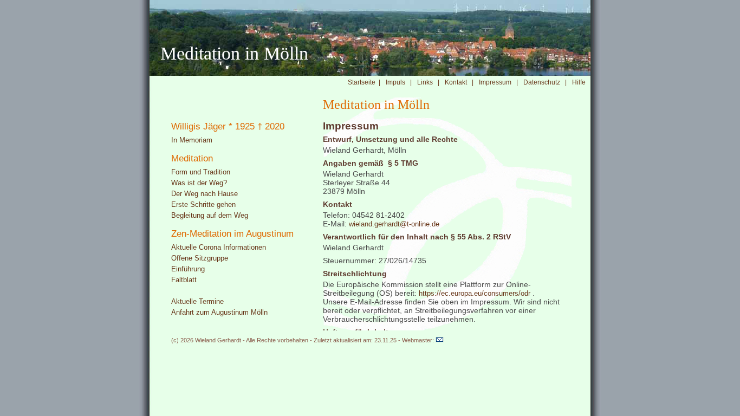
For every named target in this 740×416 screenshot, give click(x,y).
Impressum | (498, 82)
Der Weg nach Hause (204, 194)
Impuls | (399, 82)
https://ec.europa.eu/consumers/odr (474, 293)
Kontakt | (459, 82)
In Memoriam (191, 140)
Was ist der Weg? (199, 183)
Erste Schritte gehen (203, 204)
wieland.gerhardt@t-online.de (394, 224)
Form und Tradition (200, 172)
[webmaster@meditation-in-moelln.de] (440, 340)
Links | (428, 82)
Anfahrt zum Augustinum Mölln (219, 312)
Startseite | (364, 82)
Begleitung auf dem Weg (209, 215)
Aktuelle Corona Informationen (218, 247)
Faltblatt (184, 280)
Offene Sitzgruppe (199, 258)
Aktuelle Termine (197, 301)
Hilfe (581, 82)
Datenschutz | (545, 82)
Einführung (188, 269)
